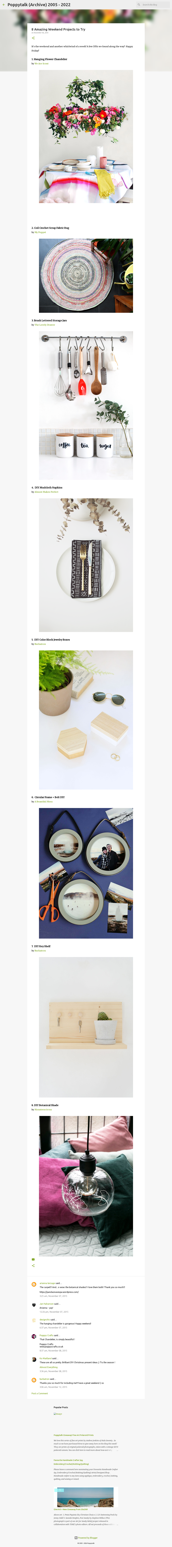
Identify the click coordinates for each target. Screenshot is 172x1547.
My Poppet (40, 232)
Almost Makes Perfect (46, 492)
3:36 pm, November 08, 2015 (53, 1371)
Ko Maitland (46, 1358)
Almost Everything (49, 1367)
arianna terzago (47, 1283)
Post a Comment (40, 1393)
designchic (45, 1319)
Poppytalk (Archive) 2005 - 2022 (39, 4)
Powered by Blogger (88, 1538)
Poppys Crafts (46, 1335)
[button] (33, 38)
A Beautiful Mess (44, 801)
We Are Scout (42, 63)
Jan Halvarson (47, 1304)
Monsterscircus (43, 1109)
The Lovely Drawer (45, 324)
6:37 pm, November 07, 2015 (53, 1327)
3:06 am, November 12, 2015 (53, 1387)
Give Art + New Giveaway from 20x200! (71, 1509)
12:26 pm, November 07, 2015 (54, 1312)
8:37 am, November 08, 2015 (53, 1350)
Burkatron (40, 644)
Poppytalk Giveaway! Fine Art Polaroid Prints (74, 1435)
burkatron (44, 1379)
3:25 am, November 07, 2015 (53, 1296)
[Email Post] (33, 1260)
